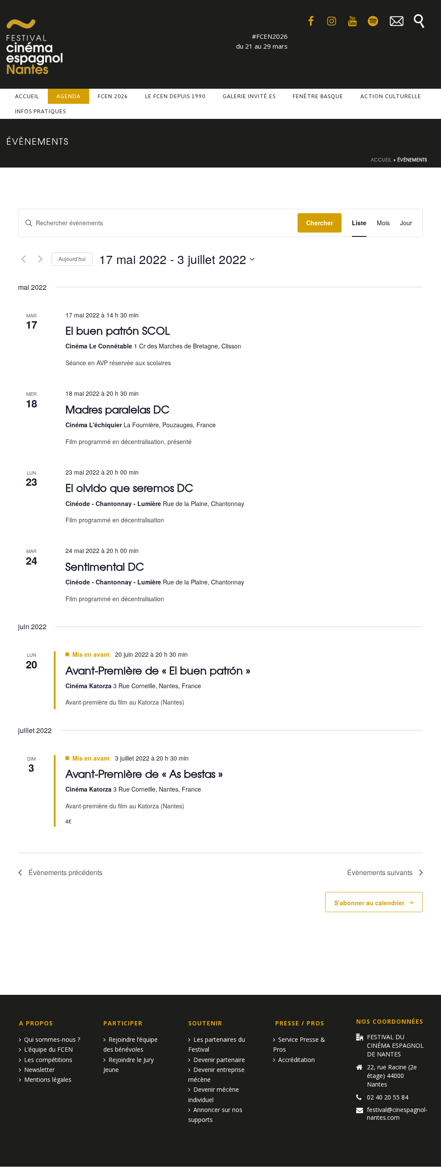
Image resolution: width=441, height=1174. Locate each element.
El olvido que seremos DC (129, 487)
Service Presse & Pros (299, 1044)
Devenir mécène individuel (213, 1094)
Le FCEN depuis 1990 (175, 96)
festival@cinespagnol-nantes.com (397, 1113)
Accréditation (296, 1060)
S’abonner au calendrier (369, 902)
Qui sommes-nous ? (52, 1039)
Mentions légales (47, 1079)
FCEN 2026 (113, 96)
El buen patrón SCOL (117, 330)
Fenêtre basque (318, 96)
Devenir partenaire (219, 1060)
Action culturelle (390, 96)
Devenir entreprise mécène (216, 1074)
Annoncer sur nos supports (215, 1115)
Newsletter (39, 1069)
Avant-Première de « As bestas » (144, 773)
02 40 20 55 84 (387, 1097)
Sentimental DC (104, 566)
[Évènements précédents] (23, 259)
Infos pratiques (40, 111)
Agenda (68, 96)
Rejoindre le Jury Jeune (128, 1065)
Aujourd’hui (72, 258)
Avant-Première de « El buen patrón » (157, 669)
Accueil (27, 96)
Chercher (319, 222)
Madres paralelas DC (117, 408)
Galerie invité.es (249, 96)
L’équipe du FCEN (48, 1049)
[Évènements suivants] (40, 259)
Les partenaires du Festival (216, 1044)
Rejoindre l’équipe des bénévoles (130, 1044)
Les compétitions (48, 1060)
